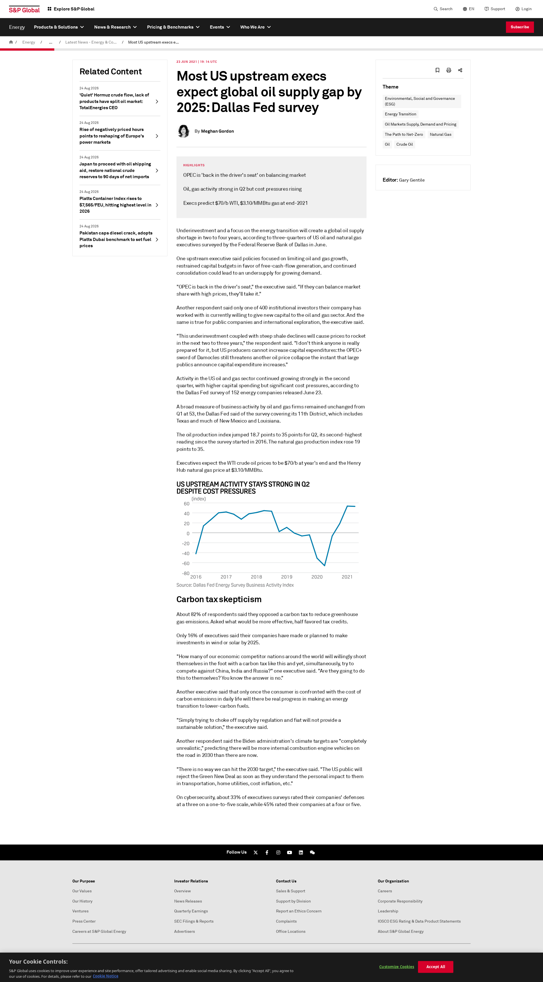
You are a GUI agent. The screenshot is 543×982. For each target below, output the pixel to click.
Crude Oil (405, 144)
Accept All (435, 966)
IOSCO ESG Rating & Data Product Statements (419, 921)
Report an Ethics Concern (299, 911)
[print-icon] (448, 70)
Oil (387, 144)
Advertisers (184, 931)
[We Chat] (312, 852)
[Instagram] (278, 852)
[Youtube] (289, 852)
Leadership (388, 911)
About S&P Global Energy (401, 931)
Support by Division (293, 901)
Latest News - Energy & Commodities (92, 42)
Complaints (286, 921)
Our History (82, 901)
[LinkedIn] (300, 852)
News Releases (188, 901)
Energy (28, 42)
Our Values (82, 891)
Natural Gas (440, 134)
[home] (11, 42)
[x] (255, 852)
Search (446, 9)
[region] (271, 967)
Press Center (84, 921)
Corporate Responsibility (400, 901)
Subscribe (520, 26)
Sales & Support (290, 891)
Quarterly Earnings (191, 911)
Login (527, 9)
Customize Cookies (396, 966)
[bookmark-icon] (437, 70)
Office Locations (290, 931)
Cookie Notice (105, 976)
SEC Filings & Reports (194, 921)
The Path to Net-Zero (404, 134)
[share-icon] (460, 70)
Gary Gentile (412, 180)
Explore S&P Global (74, 9)
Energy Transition (400, 114)
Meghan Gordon (217, 131)
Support (498, 9)
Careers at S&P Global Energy (99, 931)
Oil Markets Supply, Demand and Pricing (420, 124)
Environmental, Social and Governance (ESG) (420, 101)
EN (471, 9)
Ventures (80, 911)
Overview (182, 891)
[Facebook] (267, 852)
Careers (385, 891)
